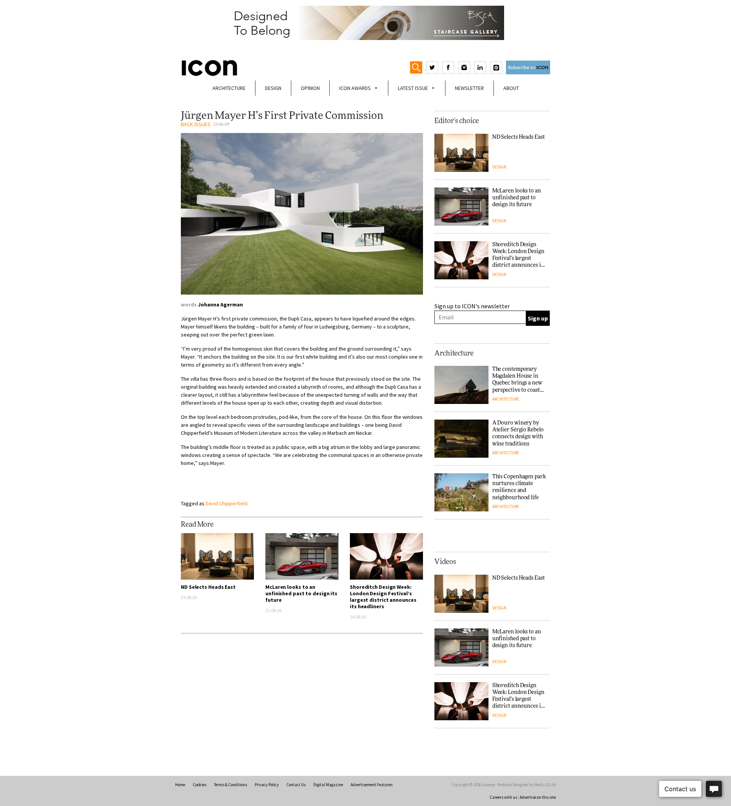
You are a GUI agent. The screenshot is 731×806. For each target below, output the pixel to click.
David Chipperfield (226, 503)
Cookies (199, 784)
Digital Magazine (328, 784)
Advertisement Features (372, 784)
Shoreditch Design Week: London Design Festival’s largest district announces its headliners (383, 596)
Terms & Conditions (230, 784)
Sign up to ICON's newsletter (472, 306)
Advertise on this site (538, 797)
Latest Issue (413, 88)
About (511, 88)
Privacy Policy (267, 784)
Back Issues (196, 124)
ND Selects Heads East (208, 586)
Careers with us (503, 797)
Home (180, 784)
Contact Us (296, 784)
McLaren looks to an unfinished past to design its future (301, 593)
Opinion (310, 88)
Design (273, 88)
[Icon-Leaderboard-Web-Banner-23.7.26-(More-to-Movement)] (365, 23)
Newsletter (469, 88)
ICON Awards (355, 88)
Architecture (229, 88)
